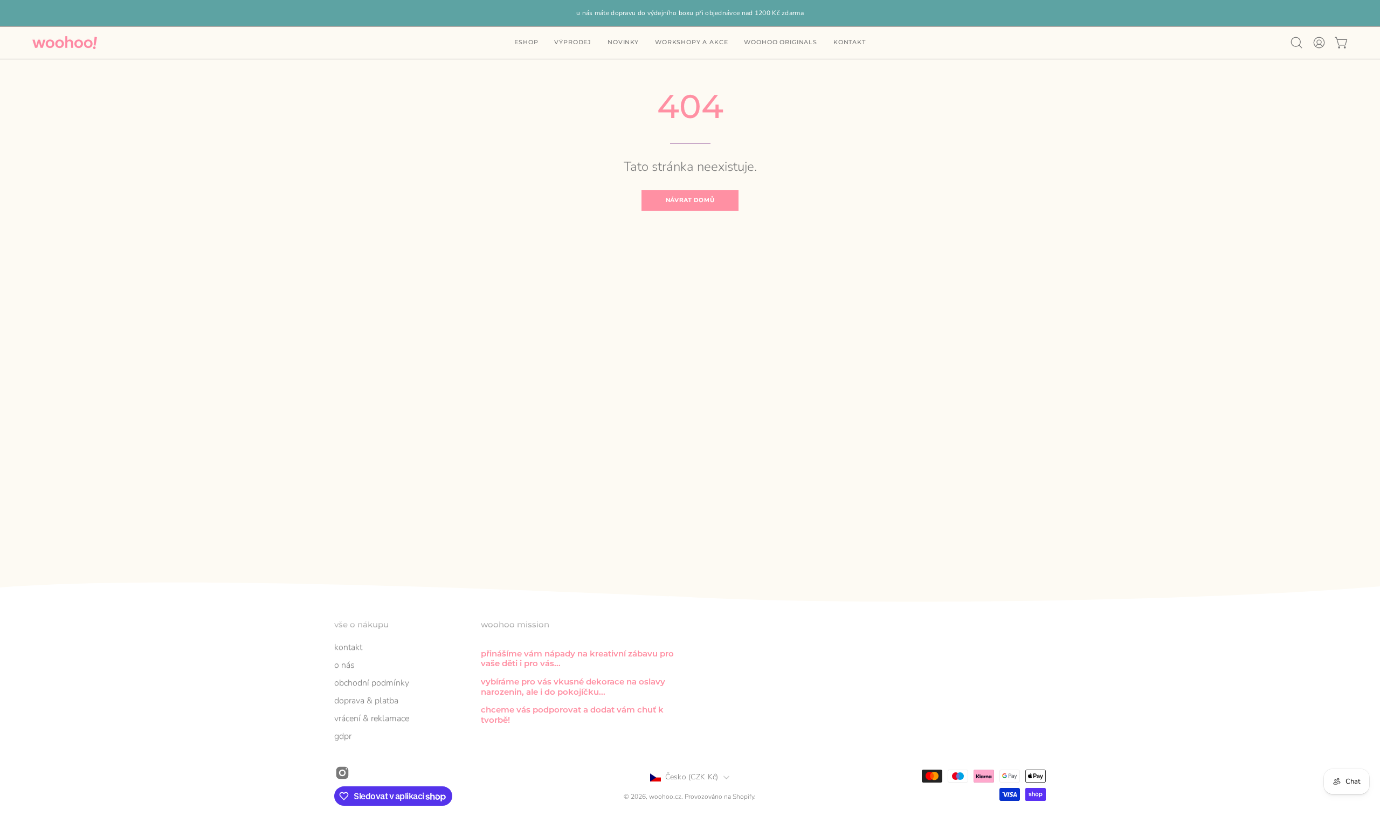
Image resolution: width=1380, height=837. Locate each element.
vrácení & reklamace (371, 718)
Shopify (743, 797)
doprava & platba (366, 701)
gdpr (342, 736)
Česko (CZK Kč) (692, 777)
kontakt (348, 647)
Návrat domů (690, 200)
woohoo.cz (665, 797)
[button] (849, 42)
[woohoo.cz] (64, 42)
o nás (344, 665)
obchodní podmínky (371, 683)
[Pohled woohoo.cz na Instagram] (342, 773)
